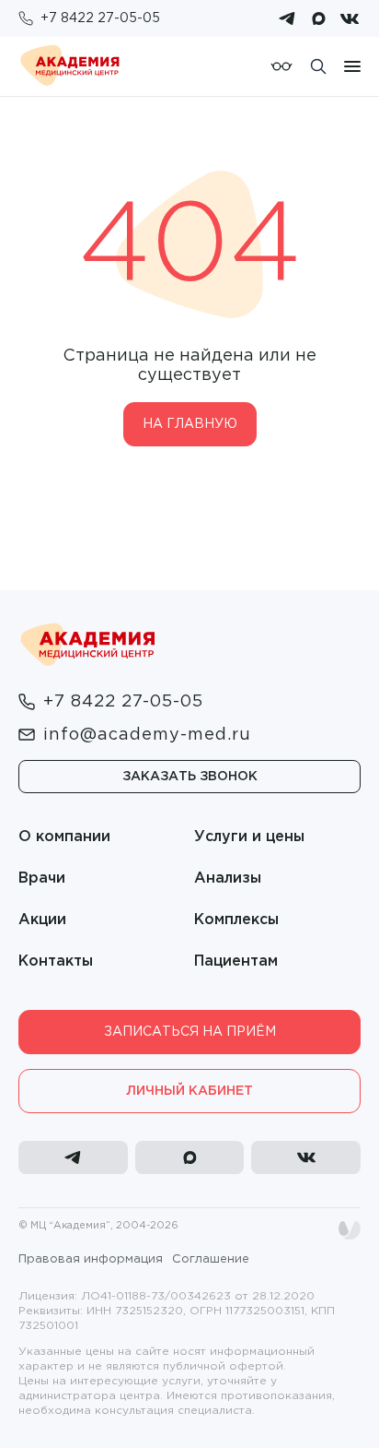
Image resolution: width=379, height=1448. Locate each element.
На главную (190, 424)
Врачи (41, 878)
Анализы (227, 878)
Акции (42, 920)
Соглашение (210, 1259)
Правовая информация (90, 1259)
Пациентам (236, 961)
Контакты (55, 961)
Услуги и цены (249, 837)
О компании (64, 837)
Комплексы (236, 920)
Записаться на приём (190, 1032)
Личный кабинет (189, 1091)
